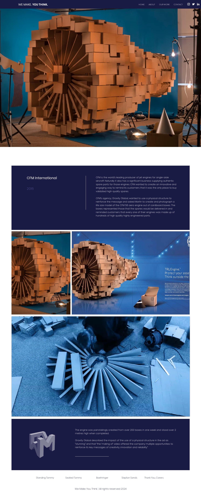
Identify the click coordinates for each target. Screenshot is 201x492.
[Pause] (15, 413)
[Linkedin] (198, 4)
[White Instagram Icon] (188, 4)
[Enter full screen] (186, 413)
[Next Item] (196, 77)
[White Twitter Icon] (193, 4)
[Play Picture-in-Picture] (181, 413)
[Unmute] (20, 413)
